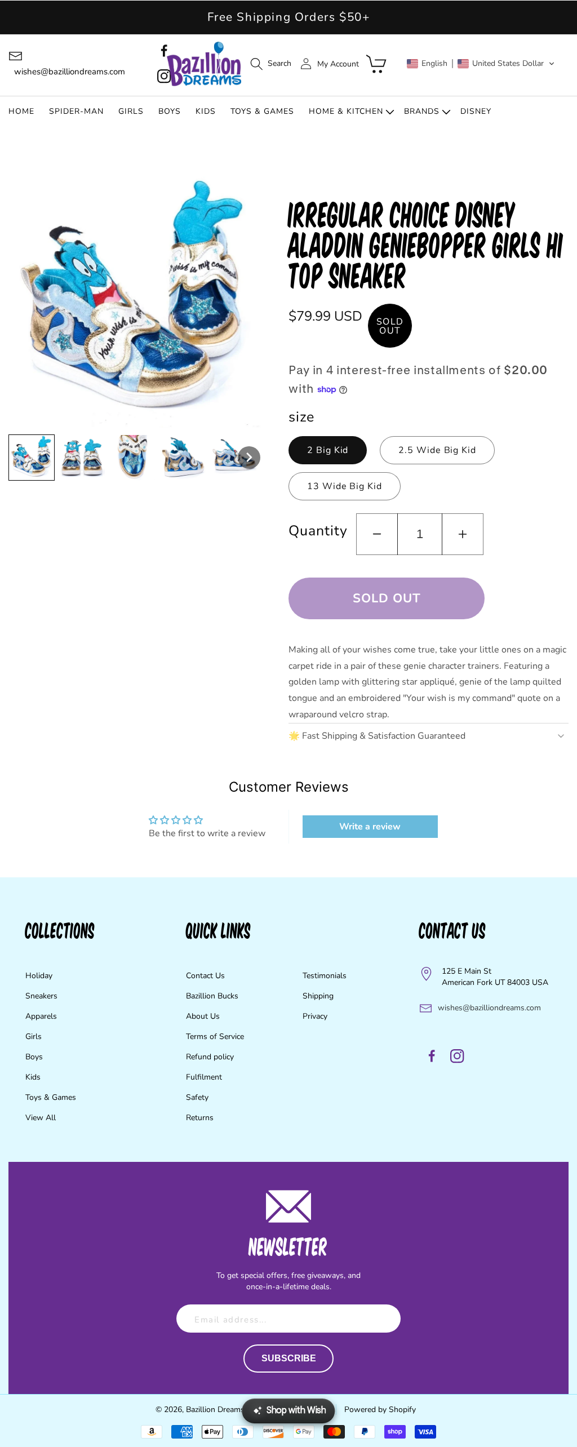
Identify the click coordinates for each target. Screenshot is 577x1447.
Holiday (38, 975)
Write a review (370, 826)
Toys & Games (50, 1097)
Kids (33, 1077)
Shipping (318, 996)
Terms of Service (215, 1036)
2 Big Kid (327, 450)
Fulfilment (204, 1077)
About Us (203, 1016)
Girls (33, 1036)
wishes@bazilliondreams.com (489, 1007)
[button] (270, 64)
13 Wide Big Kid (344, 486)
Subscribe (288, 1358)
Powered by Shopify (380, 1409)
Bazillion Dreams (215, 1409)
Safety (197, 1097)
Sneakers (41, 996)
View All (40, 1117)
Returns (200, 1117)
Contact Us (205, 975)
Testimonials (325, 975)
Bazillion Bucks (212, 996)
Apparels (41, 1016)
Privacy (315, 1016)
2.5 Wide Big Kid (437, 450)
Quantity (317, 530)
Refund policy (210, 1056)
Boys (34, 1056)
